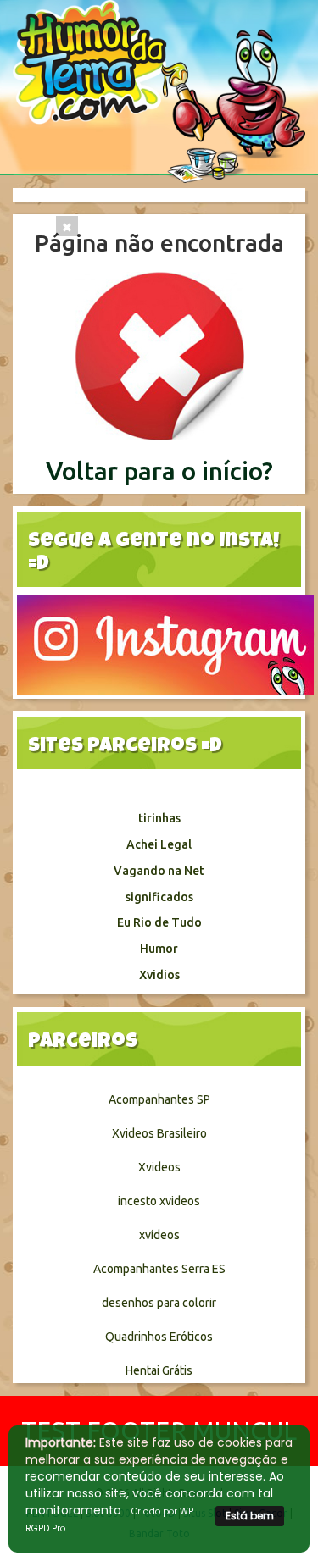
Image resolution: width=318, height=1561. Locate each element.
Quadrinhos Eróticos (159, 1336)
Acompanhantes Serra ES (159, 1269)
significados (159, 897)
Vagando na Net (159, 870)
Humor (159, 948)
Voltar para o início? (159, 471)
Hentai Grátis (159, 1370)
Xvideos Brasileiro (159, 1133)
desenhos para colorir (159, 1302)
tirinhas (159, 818)
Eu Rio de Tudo (159, 922)
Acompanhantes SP (159, 1099)
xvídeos (159, 1235)
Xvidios (159, 975)
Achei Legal (159, 844)
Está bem (250, 1515)
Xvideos (159, 1167)
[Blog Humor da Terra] (159, 90)
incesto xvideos (159, 1201)
